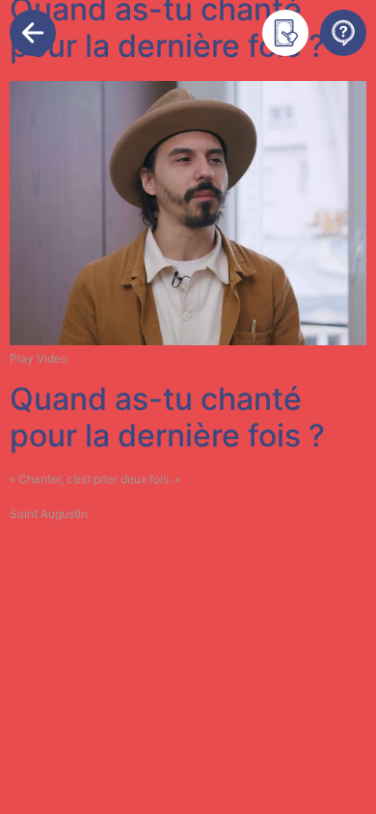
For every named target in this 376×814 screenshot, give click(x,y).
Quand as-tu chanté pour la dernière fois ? (167, 417)
